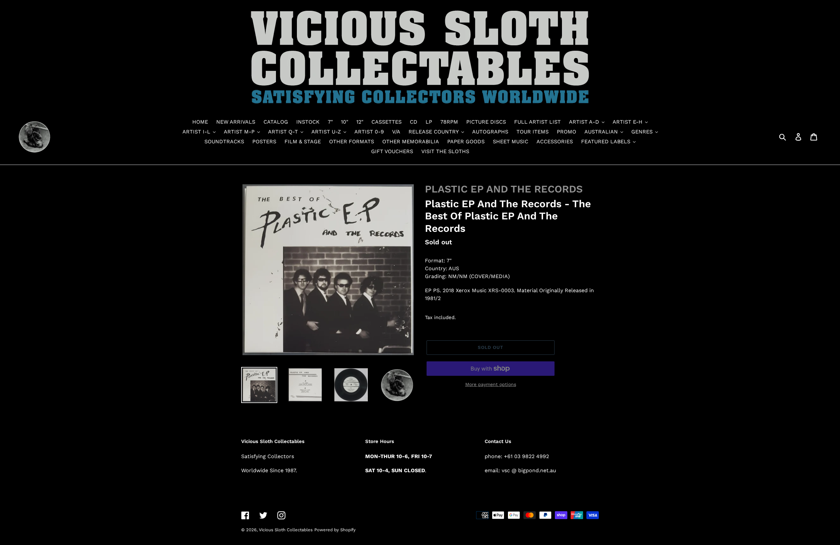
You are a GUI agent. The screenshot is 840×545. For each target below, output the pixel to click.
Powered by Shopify (335, 529)
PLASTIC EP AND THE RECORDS (504, 189)
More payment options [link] (490, 384)
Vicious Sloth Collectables (286, 529)
